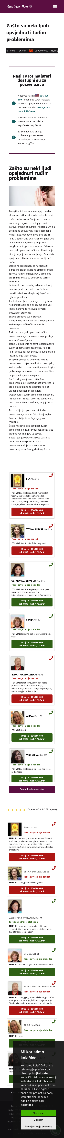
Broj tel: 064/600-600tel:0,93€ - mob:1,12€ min (32, 508)
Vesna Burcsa (34, 525)
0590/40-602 (47, 50)
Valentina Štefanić (23, 577)
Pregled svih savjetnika (32, 789)
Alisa (29, 712)
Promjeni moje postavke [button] (38, 1126)
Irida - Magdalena (23, 670)
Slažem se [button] (38, 1113)
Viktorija (32, 751)
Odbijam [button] (38, 1119)
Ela (28, 475)
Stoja (29, 615)
